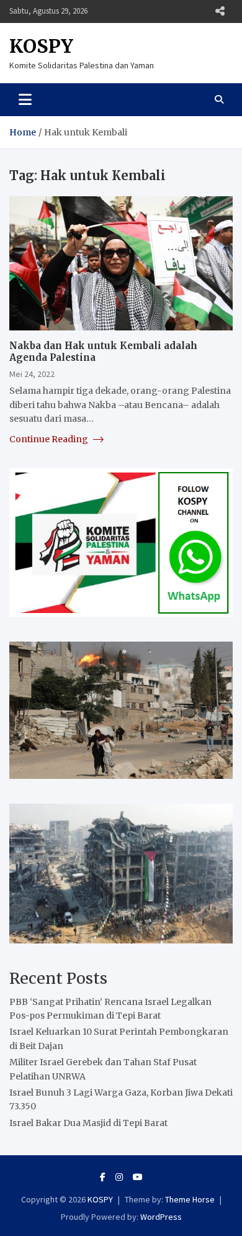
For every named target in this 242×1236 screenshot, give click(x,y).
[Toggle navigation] (25, 99)
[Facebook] (102, 1177)
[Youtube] (138, 1177)
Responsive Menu (220, 11)
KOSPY (41, 46)
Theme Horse (190, 1199)
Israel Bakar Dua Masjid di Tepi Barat (88, 1123)
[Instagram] (119, 1177)
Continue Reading (49, 439)
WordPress (161, 1216)
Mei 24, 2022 (32, 373)
